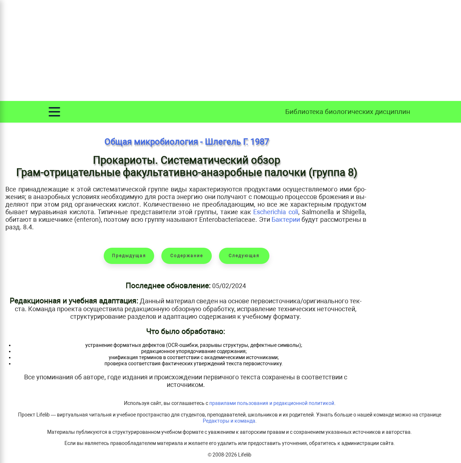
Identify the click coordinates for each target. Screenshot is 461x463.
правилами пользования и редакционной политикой (271, 403)
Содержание (186, 255)
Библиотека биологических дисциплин (347, 111)
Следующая (244, 255)
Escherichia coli (275, 212)
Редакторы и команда (229, 421)
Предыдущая (129, 255)
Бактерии (286, 219)
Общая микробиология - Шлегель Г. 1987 (186, 142)
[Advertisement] (230, 50)
